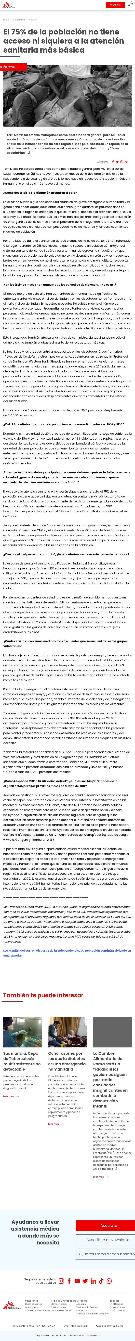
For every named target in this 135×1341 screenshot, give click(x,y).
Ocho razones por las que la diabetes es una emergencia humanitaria (67, 1061)
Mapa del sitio (93, 1335)
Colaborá (82, 1300)
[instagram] (61, 1281)
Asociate (81, 1304)
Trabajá (114, 1300)
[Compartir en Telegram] (126, 161)
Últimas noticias (59, 1304)
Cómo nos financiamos (37, 1310)
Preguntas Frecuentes (46, 1335)
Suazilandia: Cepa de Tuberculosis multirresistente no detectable (22, 1061)
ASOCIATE (115, 4)
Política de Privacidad (72, 1335)
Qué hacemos (32, 1307)
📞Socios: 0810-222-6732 (109, 1325)
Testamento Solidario (87, 1307)
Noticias (33, 19)
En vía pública (117, 1310)
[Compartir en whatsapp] (121, 161)
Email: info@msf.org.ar (76, 1325)
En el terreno (116, 1304)
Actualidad (19, 19)
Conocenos (31, 1300)
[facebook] (69, 1281)
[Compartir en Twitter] (117, 161)
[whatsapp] (109, 1281)
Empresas (81, 1310)
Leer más (8, 1096)
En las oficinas (117, 1307)
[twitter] (85, 1281)
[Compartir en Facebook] (112, 161)
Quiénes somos (33, 1304)
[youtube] (77, 1281)
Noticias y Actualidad (63, 1300)
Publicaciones (58, 1307)
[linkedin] (93, 1281)
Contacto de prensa (61, 1310)
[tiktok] (101, 1281)
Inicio (6, 19)
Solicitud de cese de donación (92, 1313)
